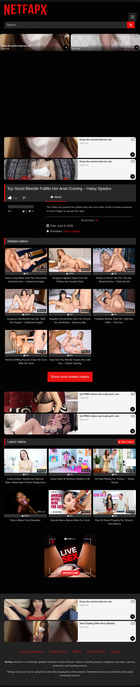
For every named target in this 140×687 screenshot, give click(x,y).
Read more (88, 220)
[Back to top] (129, 676)
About (57, 197)
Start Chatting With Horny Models (97, 623)
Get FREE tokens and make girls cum (99, 394)
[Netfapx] (70, 10)
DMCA (77, 651)
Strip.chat (5, 49)
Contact (116, 651)
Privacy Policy (58, 651)
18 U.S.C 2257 (96, 651)
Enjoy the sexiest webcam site (16, 46)
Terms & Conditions (31, 651)
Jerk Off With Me (80, 46)
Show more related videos (70, 376)
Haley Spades (71, 231)
